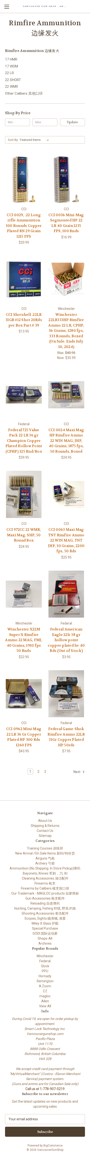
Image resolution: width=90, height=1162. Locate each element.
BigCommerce (53, 1145)
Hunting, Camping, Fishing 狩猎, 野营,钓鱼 (45, 908)
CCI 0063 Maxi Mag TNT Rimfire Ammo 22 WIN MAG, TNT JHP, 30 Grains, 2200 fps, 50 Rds (66, 540)
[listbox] (35, 139)
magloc (45, 996)
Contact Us (45, 831)
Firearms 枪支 (45, 883)
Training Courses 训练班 (45, 848)
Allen (45, 1001)
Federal (45, 961)
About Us (45, 821)
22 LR (9, 73)
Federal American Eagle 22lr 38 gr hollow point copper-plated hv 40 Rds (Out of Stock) (66, 640)
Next (77, 772)
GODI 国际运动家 (45, 933)
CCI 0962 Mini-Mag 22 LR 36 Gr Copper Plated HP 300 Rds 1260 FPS (23, 737)
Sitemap (45, 836)
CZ (45, 991)
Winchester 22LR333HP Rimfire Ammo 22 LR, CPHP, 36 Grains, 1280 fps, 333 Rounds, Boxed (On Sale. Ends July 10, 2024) (66, 330)
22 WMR (11, 86)
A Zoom (45, 986)
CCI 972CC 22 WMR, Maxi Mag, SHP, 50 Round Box (23, 535)
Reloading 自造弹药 (45, 903)
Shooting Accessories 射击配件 (45, 913)
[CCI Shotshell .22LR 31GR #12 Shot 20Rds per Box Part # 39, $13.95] (24, 279)
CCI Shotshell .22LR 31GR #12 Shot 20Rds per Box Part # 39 (24, 320)
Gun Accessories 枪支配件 (45, 898)
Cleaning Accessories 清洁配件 (45, 878)
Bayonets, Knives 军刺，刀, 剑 (45, 873)
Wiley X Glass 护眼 (45, 923)
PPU (45, 971)
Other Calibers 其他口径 (24, 93)
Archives (45, 943)
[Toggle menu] (6, 6)
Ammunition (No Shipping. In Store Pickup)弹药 (45, 868)
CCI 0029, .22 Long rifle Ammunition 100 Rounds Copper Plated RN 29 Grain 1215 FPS (24, 226)
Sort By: (13, 140)
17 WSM (11, 66)
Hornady (45, 976)
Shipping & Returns (45, 826)
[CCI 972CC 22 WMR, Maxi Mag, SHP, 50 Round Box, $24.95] (24, 494)
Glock (45, 966)
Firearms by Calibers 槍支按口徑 (45, 888)
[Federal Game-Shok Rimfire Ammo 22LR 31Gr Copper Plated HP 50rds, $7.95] (66, 693)
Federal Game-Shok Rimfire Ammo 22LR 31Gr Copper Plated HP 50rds (66, 737)
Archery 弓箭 (45, 863)
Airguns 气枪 (45, 858)
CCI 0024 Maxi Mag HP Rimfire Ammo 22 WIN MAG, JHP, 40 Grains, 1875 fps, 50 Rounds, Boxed (66, 441)
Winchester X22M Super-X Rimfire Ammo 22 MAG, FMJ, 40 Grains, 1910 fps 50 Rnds (23, 640)
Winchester (45, 956)
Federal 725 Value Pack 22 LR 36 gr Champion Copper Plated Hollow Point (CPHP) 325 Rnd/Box (24, 441)
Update (72, 122)
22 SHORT (13, 80)
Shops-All (45, 938)
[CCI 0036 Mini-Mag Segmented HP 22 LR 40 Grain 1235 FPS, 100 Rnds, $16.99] (66, 179)
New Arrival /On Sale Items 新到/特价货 (45, 853)
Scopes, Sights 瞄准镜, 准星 (45, 918)
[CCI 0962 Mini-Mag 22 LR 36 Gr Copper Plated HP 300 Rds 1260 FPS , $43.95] (24, 693)
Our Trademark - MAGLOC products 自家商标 (45, 893)
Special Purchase (45, 928)
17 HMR (11, 59)
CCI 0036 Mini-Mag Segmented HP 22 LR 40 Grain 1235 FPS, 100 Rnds (66, 223)
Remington (45, 981)
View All (45, 1006)
